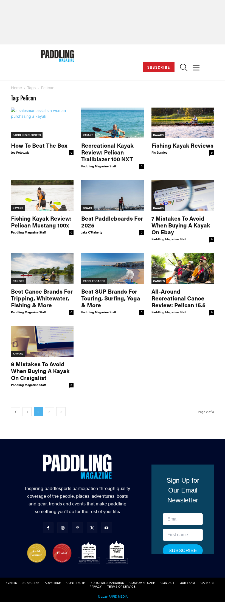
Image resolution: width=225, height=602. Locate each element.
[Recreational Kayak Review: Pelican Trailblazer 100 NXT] (112, 123)
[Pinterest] (77, 527)
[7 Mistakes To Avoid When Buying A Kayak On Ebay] (182, 195)
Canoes (18, 281)
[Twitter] (92, 527)
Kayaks (88, 135)
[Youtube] (106, 527)
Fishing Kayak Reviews (182, 145)
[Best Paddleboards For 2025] (112, 195)
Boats (87, 208)
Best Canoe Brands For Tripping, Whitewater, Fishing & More (42, 298)
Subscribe (158, 67)
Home (16, 87)
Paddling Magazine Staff (98, 166)
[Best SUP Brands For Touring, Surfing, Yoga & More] (112, 268)
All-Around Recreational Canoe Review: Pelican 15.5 (178, 298)
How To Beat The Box (39, 145)
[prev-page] (15, 411)
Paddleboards (94, 281)
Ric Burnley (159, 152)
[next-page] (61, 411)
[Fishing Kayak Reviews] (182, 123)
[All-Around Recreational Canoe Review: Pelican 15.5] (182, 268)
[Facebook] (48, 527)
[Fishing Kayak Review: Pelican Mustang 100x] (42, 195)
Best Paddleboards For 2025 (112, 221)
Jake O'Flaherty (91, 232)
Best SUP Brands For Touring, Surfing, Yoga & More (110, 298)
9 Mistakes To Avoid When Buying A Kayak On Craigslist (40, 371)
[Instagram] (62, 527)
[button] (183, 68)
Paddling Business (27, 135)
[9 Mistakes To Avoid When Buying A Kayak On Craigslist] (42, 341)
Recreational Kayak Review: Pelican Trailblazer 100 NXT (107, 152)
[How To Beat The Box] (42, 123)
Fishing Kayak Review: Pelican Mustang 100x (41, 221)
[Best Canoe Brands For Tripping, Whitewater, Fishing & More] (42, 268)
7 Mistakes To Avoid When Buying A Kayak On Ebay (180, 225)
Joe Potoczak (20, 152)
